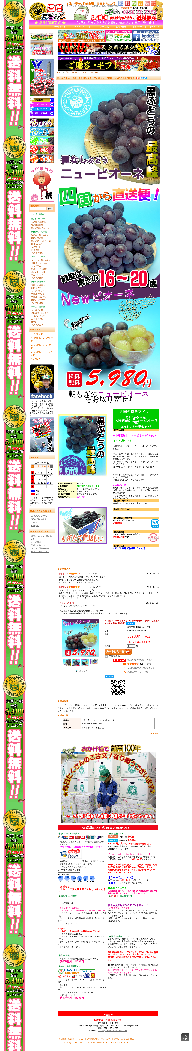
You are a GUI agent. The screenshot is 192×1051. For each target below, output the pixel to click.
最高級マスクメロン (40, 263)
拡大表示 (83, 671)
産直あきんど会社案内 (124, 1039)
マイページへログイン (82, 27)
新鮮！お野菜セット (40, 285)
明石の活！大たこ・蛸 (41, 241)
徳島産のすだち (38, 294)
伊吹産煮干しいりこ (40, 313)
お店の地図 (36, 542)
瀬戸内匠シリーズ (39, 218)
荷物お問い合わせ (39, 519)
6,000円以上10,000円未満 (41, 353)
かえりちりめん (38, 319)
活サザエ (35, 250)
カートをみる (60, 27)
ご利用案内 (104, 27)
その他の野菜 (37, 303)
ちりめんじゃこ (38, 316)
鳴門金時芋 (36, 288)
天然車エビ (36, 247)
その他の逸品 (37, 325)
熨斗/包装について (39, 545)
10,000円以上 (37, 359)
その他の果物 (37, 278)
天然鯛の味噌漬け (39, 222)
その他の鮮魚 (37, 253)
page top (154, 733)
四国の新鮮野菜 (38, 282)
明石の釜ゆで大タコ (40, 228)
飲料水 (34, 322)
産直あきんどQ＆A (39, 531)
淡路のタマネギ (38, 300)
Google (35, 525)
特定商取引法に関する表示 (99, 1039)
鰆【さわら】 (37, 244)
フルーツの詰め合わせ (41, 260)
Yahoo (34, 522)
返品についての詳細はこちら (140, 660)
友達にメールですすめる (138, 672)
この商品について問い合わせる (141, 668)
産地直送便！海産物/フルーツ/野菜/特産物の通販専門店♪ (92, 6)
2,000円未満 (37, 334)
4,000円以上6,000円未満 (42, 346)
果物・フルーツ (38, 256)
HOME (59, 72)
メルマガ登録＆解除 (40, 548)
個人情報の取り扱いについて (71, 1039)
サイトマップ (155, 27)
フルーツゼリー (38, 275)
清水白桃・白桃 (38, 272)
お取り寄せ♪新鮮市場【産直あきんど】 (92, 3)
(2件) (148, 664)
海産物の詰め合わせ (40, 235)
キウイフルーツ (38, 266)
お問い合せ (121, 27)
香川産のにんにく (39, 291)
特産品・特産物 (38, 306)
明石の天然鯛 (37, 238)
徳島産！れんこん (39, 297)
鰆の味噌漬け (37, 225)
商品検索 (35, 206)
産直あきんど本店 (39, 516)
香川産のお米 (37, 310)
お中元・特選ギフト (40, 214)
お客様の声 (138, 27)
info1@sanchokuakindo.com (112, 1031)
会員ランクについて (40, 551)
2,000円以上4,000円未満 (42, 339)
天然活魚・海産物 (39, 232)
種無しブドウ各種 (39, 269)
